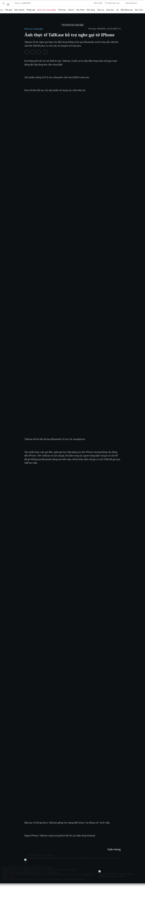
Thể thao (62, 10)
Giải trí (71, 10)
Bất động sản (127, 10)
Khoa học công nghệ (46, 10)
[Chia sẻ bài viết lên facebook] (25, 864)
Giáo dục (110, 10)
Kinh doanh (19, 10)
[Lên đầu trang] (1, 895)
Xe (117, 10)
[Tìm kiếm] (141, 3)
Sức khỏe (80, 10)
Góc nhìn (139, 10)
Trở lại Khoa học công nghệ (40, 855)
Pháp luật (31, 10)
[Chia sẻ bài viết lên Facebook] (26, 52)
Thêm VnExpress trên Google (41, 858)
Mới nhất (98, 3)
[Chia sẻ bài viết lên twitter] (32, 52)
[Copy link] (31, 864)
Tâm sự (100, 10)
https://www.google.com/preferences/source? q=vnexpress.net (31, 872)
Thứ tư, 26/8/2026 (22, 3)
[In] (45, 52)
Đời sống (91, 10)
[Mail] (28, 864)
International (131, 3)
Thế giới (8, 10)
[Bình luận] (38, 52)
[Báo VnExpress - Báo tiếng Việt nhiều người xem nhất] (8, 3)
